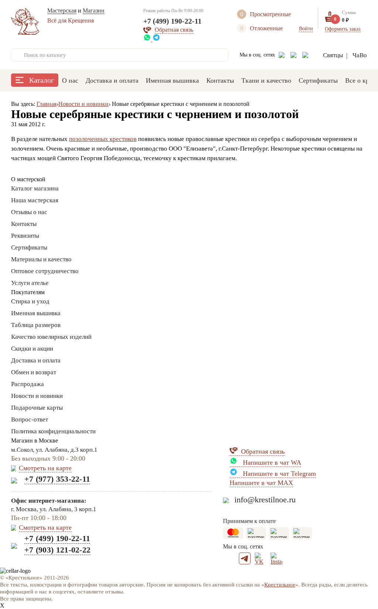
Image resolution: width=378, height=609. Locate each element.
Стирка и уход (30, 301)
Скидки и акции (32, 348)
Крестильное (279, 585)
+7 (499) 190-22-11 (172, 21)
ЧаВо (360, 55)
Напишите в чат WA (271, 462)
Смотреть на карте (45, 468)
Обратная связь (263, 451)
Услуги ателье (30, 282)
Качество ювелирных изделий (51, 336)
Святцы (333, 55)
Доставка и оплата (112, 80)
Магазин (93, 10)
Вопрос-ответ (29, 419)
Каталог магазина (35, 188)
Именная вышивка (172, 80)
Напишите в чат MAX (261, 482)
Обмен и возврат (33, 372)
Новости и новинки (83, 104)
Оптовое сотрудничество (45, 271)
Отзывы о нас (29, 212)
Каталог (41, 80)
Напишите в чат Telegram (278, 473)
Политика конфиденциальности (53, 431)
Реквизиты (25, 235)
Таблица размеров (36, 324)
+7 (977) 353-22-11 (57, 479)
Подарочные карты (37, 407)
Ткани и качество (266, 80)
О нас (70, 80)
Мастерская (61, 10)
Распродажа (27, 384)
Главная (46, 104)
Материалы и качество (41, 259)
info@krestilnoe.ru (265, 499)
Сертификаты (318, 80)
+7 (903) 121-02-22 (57, 549)
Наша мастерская (34, 200)
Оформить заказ (343, 29)
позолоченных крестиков (103, 138)
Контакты (220, 80)
